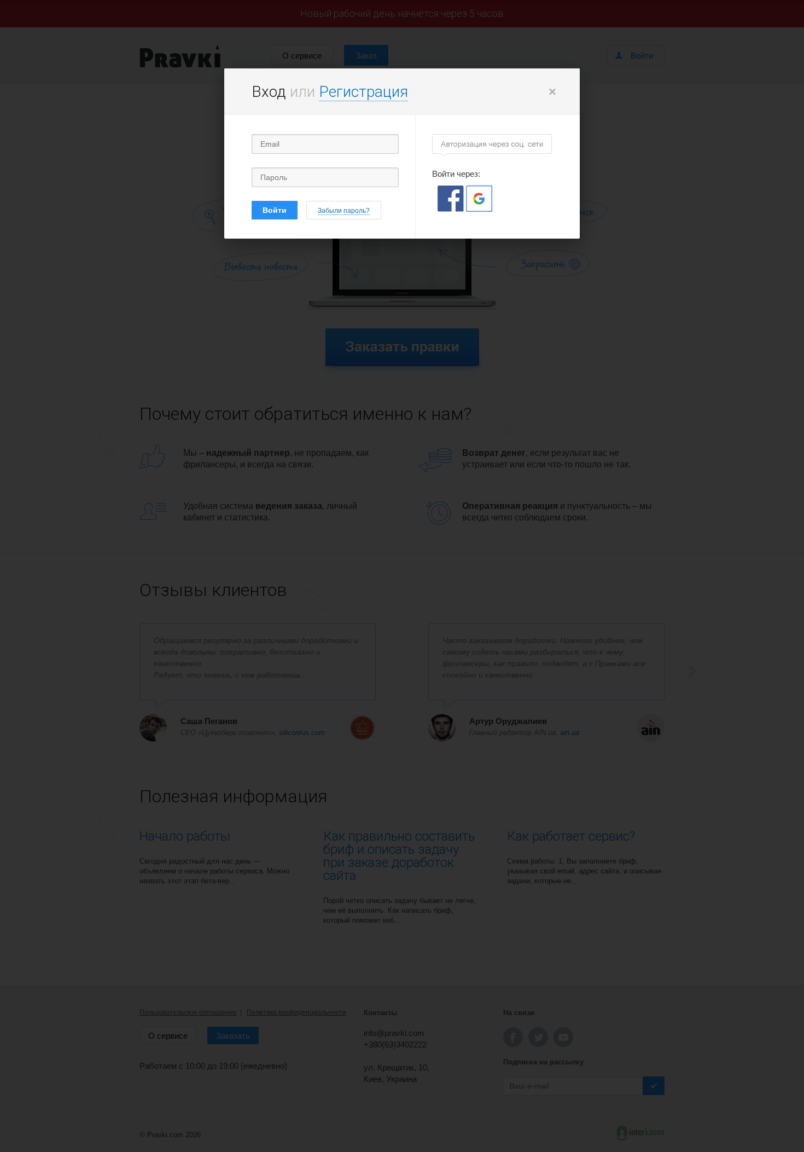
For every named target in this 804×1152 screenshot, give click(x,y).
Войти (275, 210)
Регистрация (363, 92)
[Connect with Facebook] (452, 208)
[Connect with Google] (479, 208)
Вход (269, 92)
